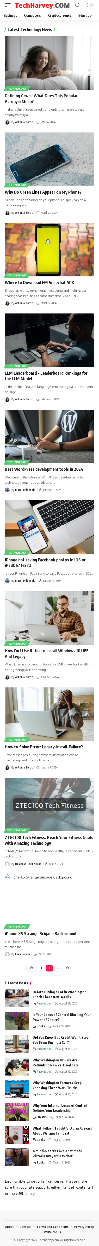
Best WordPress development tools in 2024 (44, 469)
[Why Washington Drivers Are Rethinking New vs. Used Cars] (17, 1067)
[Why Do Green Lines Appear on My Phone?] (49, 159)
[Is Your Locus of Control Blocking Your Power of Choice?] (17, 1021)
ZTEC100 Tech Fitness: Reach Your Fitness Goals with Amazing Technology (49, 840)
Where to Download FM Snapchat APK (39, 282)
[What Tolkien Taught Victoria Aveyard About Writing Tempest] (17, 1135)
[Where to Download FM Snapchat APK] (49, 249)
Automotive (44, 1003)
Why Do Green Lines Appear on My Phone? (43, 192)
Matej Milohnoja (25, 490)
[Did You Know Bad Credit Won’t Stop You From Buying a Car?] (17, 1044)
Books (41, 1026)
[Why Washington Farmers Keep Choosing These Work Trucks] (17, 1089)
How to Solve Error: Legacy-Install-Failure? (44, 746)
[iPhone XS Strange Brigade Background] (49, 901)
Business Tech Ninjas (28, 864)
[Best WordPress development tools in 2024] (49, 436)
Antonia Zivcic (24, 122)
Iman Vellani (22, 954)
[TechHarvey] (43, 5)
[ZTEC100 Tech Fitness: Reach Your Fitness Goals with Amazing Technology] (49, 804)
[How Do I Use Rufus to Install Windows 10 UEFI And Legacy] (49, 618)
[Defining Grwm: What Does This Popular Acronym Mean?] (49, 63)
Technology (17, 88)
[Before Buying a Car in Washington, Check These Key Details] (17, 998)
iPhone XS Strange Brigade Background (40, 933)
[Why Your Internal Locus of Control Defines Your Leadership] (17, 1112)
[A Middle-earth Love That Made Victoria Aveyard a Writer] (17, 1157)
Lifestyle (42, 1117)
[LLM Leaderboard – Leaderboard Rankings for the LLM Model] (49, 340)
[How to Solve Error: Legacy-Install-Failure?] (49, 714)
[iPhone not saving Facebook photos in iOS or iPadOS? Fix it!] (49, 527)
